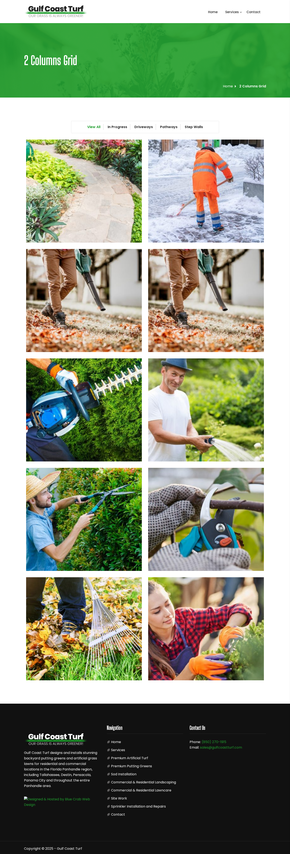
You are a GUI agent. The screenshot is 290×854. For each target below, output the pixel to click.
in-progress (135, 152)
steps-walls (135, 589)
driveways (257, 262)
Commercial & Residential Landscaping (143, 782)
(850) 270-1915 (214, 741)
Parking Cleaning (134, 345)
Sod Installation (124, 774)
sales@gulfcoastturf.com (221, 747)
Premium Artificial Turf (129, 758)
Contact (253, 12)
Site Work (119, 798)
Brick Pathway (132, 674)
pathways (257, 372)
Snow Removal (132, 236)
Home (213, 12)
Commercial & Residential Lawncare (141, 790)
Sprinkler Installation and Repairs (138, 806)
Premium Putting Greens (131, 766)
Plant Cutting (131, 564)
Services (232, 12)
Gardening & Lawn (135, 455)
